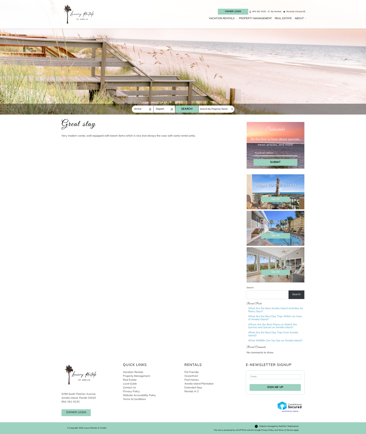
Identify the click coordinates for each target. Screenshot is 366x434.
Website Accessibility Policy (139, 395)
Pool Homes (191, 380)
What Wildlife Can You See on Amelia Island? (275, 340)
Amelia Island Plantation (199, 384)
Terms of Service (285, 430)
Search (187, 109)
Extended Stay (193, 388)
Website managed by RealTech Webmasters (279, 426)
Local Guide (130, 384)
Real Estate (283, 18)
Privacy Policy (131, 391)
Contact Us (129, 388)
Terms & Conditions (134, 399)
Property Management (255, 18)
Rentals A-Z (191, 391)
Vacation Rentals (222, 18)
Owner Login (233, 11)
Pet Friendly (191, 372)
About (299, 18)
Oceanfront (191, 376)
